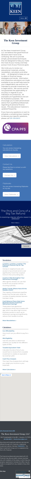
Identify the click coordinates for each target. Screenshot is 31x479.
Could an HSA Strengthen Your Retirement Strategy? (13, 278)
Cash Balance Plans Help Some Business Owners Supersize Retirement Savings (14, 302)
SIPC (23, 446)
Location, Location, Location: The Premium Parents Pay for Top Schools (14, 265)
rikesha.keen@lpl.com (20, 439)
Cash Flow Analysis (9, 359)
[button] (23, 18)
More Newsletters (9, 320)
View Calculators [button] (11, 156)
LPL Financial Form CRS (7, 431)
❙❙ (17, 33)
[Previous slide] (2, 30)
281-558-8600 (15, 118)
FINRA (19, 446)
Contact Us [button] (9, 175)
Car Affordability (8, 331)
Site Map (3, 471)
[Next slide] (29, 30)
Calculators (7, 327)
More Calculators (9, 369)
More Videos (15, 222)
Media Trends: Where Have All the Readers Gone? (15, 289)
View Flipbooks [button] (10, 194)
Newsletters (7, 260)
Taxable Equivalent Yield (11, 347)
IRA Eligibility (7, 338)
